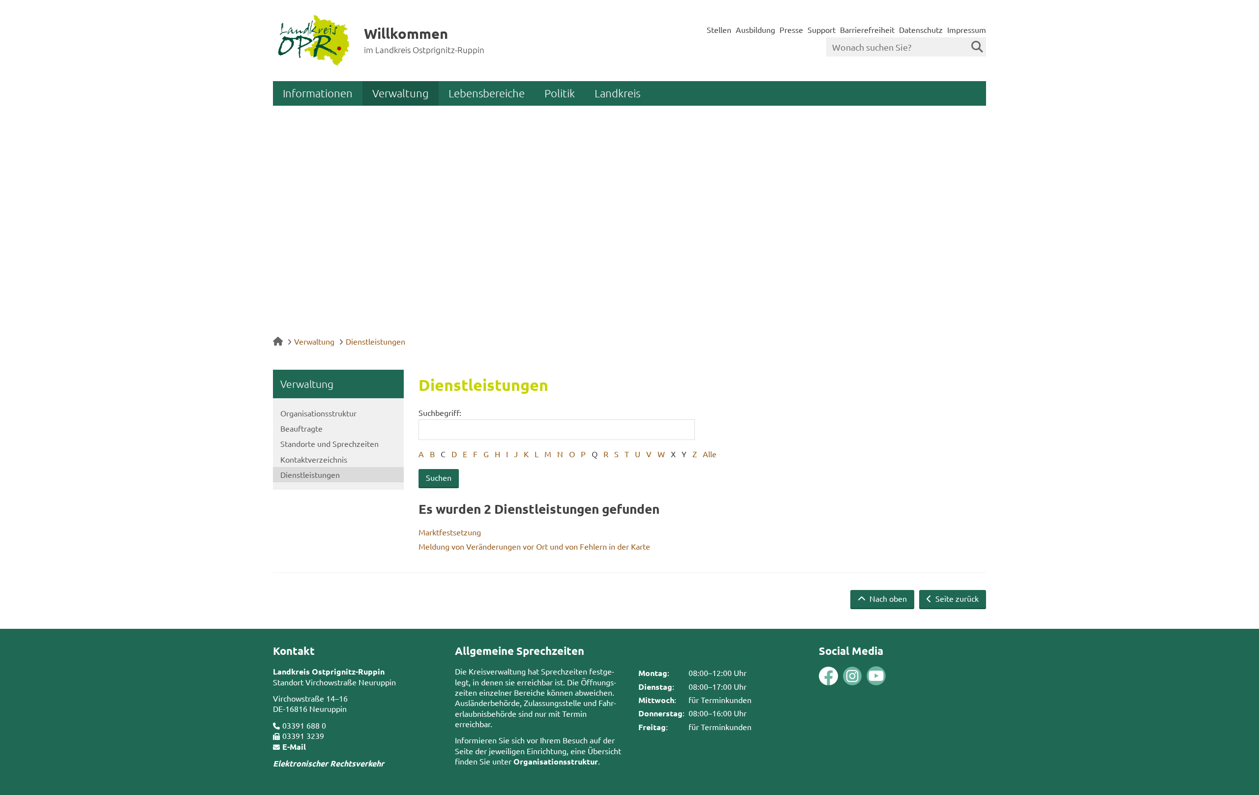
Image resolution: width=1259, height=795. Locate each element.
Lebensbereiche (487, 93)
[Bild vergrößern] (840, 676)
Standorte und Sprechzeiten (329, 443)
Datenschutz (921, 29)
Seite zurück (956, 598)
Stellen (719, 29)
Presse (791, 29)
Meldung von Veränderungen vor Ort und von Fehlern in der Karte (534, 546)
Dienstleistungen (375, 341)
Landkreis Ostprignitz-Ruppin (329, 671)
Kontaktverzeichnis (313, 459)
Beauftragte (301, 428)
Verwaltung (400, 93)
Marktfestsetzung (450, 532)
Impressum (966, 29)
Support (822, 29)
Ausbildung (755, 29)
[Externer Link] (828, 677)
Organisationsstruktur (318, 413)
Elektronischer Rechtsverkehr (328, 763)
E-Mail (294, 746)
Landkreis (617, 93)
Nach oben (887, 598)
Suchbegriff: (440, 412)
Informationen (318, 93)
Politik (559, 93)
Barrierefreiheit (867, 29)
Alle (710, 454)
